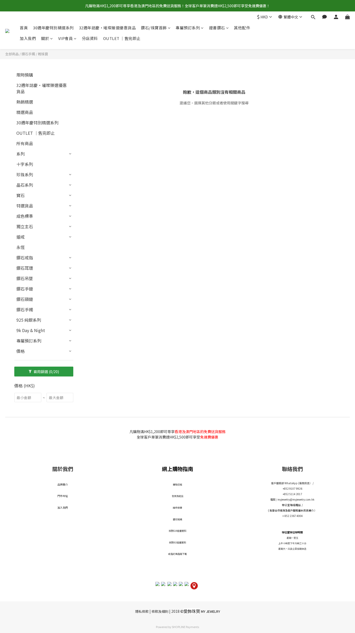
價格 (20, 351)
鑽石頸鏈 (24, 299)
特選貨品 (24, 206)
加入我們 (28, 38)
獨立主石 (24, 226)
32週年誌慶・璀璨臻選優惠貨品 (107, 27)
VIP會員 (65, 38)
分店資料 (90, 38)
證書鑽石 (217, 27)
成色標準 (24, 216)
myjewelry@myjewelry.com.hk (296, 499)
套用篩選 (46, 371)
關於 (45, 38)
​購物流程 (177, 484)
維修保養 (177, 507)
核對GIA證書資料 (177, 531)
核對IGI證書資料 (177, 542)
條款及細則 (160, 611)
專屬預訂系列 (188, 27)
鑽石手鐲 (28, 53)
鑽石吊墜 (24, 278)
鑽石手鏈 (24, 289)
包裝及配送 (177, 496)
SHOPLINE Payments (185, 627)
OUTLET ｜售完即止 (122, 38)
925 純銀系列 (28, 320)
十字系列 (24, 164)
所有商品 (24, 143)
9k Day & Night (30, 330)
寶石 (20, 195)
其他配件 (242, 27)
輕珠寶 (43, 53)
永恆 (20, 247)
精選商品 (24, 112)
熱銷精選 (24, 102)
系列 (20, 154)
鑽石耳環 (24, 268)
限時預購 (24, 75)
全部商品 (12, 53)
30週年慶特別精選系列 (53, 27)
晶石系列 (24, 185)
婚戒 (20, 237)
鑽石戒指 (24, 257)
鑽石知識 (177, 519)
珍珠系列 (24, 174)
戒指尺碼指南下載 (177, 554)
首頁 (24, 27)
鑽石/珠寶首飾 (154, 27)
